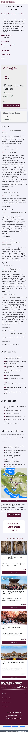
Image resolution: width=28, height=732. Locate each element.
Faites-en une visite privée (14, 501)
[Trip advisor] (26, 687)
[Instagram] (22, 687)
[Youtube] (24, 687)
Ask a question (14, 515)
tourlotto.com (7, 726)
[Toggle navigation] (25, 2)
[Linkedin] (20, 687)
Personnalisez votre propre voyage (14, 527)
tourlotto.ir (15, 726)
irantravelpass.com (14, 729)
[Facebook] (18, 687)
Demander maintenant (11, 105)
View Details (14, 573)
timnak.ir (22, 726)
